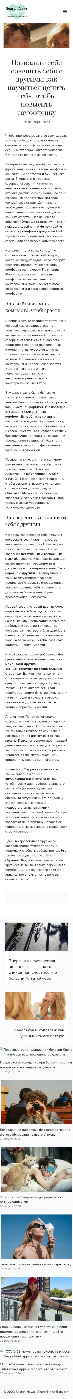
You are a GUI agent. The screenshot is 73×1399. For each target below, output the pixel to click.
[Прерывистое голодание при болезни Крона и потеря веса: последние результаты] (36, 1054)
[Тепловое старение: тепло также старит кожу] (36, 1256)
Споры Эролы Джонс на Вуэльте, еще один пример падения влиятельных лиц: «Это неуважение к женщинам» (33, 1332)
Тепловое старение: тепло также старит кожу (35, 1264)
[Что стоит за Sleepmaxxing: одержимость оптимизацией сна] (36, 1189)
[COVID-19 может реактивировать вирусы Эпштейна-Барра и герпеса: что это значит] (36, 1356)
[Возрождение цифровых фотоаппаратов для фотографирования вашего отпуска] (36, 1122)
